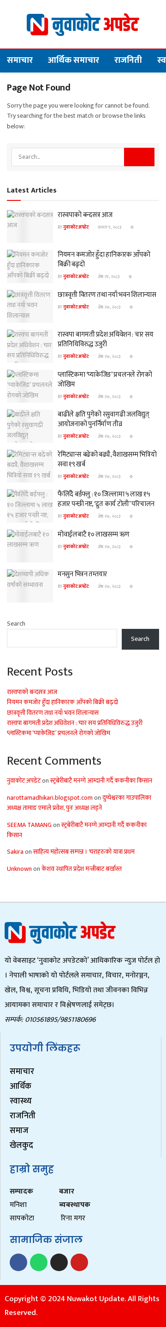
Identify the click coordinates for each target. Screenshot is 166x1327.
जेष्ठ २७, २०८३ (108, 307)
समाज (19, 1131)
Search (16, 623)
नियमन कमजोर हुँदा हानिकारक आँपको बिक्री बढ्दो (104, 259)
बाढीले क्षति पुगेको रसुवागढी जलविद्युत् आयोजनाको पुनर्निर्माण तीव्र (103, 419)
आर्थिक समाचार (73, 60)
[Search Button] (139, 157)
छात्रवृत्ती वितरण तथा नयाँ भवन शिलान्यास (107, 295)
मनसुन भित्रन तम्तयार (82, 574)
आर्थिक (20, 1086)
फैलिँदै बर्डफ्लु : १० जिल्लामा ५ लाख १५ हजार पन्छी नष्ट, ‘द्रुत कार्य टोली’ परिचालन (106, 499)
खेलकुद (21, 1145)
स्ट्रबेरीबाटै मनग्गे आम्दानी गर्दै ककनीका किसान (101, 780)
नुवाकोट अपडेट (76, 227)
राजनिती (128, 60)
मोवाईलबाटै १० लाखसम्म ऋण (94, 534)
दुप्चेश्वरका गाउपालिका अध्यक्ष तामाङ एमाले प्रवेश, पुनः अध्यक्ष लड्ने (79, 802)
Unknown (19, 868)
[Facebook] (18, 1262)
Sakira (15, 851)
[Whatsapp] (38, 1262)
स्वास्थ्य (21, 1101)
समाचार (20, 60)
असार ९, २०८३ (109, 227)
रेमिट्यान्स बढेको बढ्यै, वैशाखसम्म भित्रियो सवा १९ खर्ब (107, 459)
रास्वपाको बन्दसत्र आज (85, 215)
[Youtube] (79, 1262)
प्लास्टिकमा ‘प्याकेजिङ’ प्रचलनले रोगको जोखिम (105, 379)
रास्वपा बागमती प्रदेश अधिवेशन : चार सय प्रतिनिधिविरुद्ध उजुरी (105, 339)
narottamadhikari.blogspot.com (50, 797)
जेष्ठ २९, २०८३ (108, 276)
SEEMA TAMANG (29, 825)
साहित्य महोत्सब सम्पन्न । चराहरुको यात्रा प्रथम (84, 851)
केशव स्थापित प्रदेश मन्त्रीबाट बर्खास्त (82, 868)
